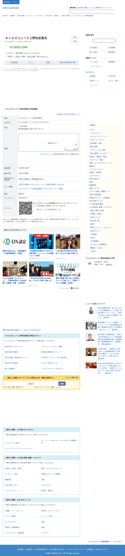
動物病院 (8, 479)
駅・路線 (93, 52)
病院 (43, 479)
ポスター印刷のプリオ (49, 363)
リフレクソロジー (11, 491)
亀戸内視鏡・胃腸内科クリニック (17, 357)
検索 (118, 12)
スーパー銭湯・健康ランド (99, 191)
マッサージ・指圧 (11, 474)
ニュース (93, 85)
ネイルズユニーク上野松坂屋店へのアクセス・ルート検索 (40, 189)
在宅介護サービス (11, 485)
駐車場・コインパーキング (50, 511)
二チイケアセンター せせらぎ (51, 368)
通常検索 (73, 7)
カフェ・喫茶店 (10, 516)
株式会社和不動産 (11, 363)
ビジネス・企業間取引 (98, 244)
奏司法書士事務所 (11, 352)
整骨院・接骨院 (46, 491)
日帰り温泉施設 (95, 194)
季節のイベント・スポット (100, 227)
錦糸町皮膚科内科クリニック (51, 352)
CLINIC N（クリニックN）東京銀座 (54, 357)
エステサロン (46, 485)
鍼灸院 (91, 166)
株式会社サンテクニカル (14, 346)
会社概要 (20, 549)
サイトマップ (118, 2)
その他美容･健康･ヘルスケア (100, 207)
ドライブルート (96, 66)
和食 (43, 527)
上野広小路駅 (31, 56)
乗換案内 (111, 62)
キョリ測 (93, 62)
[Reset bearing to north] (76, 144)
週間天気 (109, 264)
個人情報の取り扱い (57, 549)
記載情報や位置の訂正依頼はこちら (68, 114)
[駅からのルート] (42, 56)
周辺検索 (80, 7)
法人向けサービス (101, 549)
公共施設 (93, 234)
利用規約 (29, 549)
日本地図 (93, 48)
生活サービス (95, 217)
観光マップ (94, 81)
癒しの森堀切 (10, 368)
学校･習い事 (94, 221)
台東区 (23, 56)
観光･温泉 (94, 147)
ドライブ (91, 7)
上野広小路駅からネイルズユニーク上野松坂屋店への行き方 (41, 184)
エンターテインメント (98, 136)
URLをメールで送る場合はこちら (49, 209)
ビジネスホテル (10, 522)
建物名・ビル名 (96, 248)
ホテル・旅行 (113, 81)
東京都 (18, 56)
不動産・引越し (96, 214)
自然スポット (95, 231)
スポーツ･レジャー (97, 140)
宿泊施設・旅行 (96, 143)
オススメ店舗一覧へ (72, 377)
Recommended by (65, 288)
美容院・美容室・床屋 (13, 468)
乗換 (85, 7)
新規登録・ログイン (11, 2)
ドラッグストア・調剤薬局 (14, 533)
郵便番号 (99, 7)
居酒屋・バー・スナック (14, 511)
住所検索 (111, 48)
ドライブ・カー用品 (97, 150)
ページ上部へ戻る (105, 541)
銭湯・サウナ (94, 188)
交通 (92, 224)
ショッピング (95, 133)
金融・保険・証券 (97, 210)
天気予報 (71, 62)
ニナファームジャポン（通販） (52, 346)
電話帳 (92, 76)
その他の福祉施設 (96, 204)
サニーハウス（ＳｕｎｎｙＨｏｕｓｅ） (19, 448)
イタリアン (45, 533)
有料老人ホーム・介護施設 (50, 474)
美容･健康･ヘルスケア (23, 53)
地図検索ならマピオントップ (98, 2)
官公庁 (92, 238)
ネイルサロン (35, 53)
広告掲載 (89, 549)
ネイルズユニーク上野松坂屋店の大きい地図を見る (59, 151)
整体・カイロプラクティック (51, 468)
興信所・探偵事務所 (12, 527)
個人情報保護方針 (41, 549)
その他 (92, 251)
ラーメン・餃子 (46, 516)
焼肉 (43, 522)
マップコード (107, 7)
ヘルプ (111, 2)
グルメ (92, 130)
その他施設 (94, 241)
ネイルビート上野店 (12, 443)
